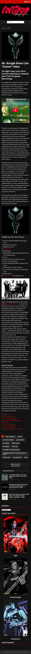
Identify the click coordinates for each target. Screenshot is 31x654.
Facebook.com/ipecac (8, 425)
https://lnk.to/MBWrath (13, 304)
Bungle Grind (7, 249)
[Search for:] (15, 22)
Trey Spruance (17, 457)
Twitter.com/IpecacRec (9, 427)
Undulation (15, 639)
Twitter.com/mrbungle (9, 418)
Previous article (15, 464)
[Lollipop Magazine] (15, 11)
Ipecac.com (5, 423)
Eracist (20, 436)
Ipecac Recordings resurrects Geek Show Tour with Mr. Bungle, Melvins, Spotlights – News (19, 495)
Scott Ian (14, 446)
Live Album (6, 443)
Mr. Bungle (6, 446)
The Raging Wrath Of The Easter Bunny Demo (14, 453)
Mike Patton (15, 443)
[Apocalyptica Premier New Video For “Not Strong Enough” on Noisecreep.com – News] (5, 489)
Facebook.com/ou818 (8, 416)
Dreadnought (15, 597)
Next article (15, 466)
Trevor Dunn (6, 457)
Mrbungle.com (6, 414)
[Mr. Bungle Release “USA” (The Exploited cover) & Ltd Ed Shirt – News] (5, 479)
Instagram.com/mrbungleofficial (11, 420)
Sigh (15, 555)
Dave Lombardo (10, 436)
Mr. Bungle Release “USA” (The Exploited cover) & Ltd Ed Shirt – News (18, 476)
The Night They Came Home (11, 449)
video (26, 457)
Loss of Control (8, 276)
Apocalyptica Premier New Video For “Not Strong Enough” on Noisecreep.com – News (18, 486)
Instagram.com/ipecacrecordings (12, 429)
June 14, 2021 (6, 28)
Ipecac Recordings (8, 440)
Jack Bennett (20, 440)
